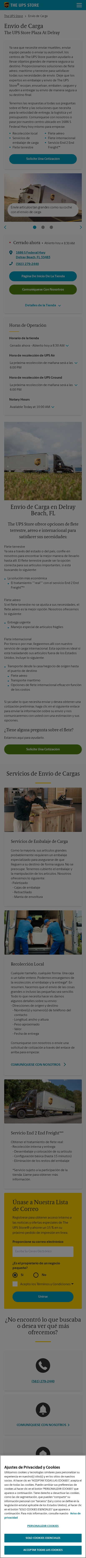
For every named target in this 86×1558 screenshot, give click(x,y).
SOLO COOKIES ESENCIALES (43, 1538)
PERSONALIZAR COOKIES (43, 1526)
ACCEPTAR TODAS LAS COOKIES (42, 1550)
